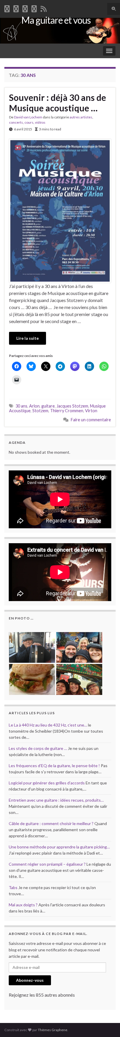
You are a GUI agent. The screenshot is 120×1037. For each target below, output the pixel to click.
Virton (91, 410)
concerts (16, 122)
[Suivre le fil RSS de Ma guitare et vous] (43, 8)
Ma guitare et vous (56, 20)
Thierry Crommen (66, 410)
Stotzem (40, 410)
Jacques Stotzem (72, 405)
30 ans (21, 405)
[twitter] (16, 8)
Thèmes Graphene (52, 1030)
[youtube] (25, 8)
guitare (48, 405)
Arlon (34, 405)
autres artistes (81, 117)
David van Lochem (28, 117)
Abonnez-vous (30, 980)
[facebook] (7, 8)
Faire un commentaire (91, 419)
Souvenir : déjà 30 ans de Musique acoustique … (57, 102)
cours (28, 122)
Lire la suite (27, 338)
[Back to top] (107, 1024)
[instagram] (34, 8)
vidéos (40, 122)
